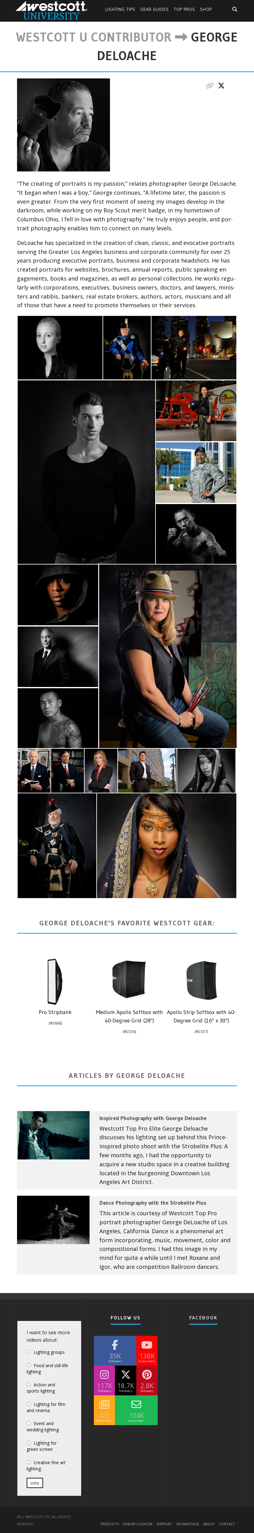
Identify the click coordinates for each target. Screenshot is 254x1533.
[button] (60, 347)
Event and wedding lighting (43, 1426)
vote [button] (34, 1483)
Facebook (203, 1317)
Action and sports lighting (41, 1388)
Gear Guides (154, 9)
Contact (227, 1523)
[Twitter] (221, 85)
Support (164, 1523)
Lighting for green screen (42, 1446)
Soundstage (187, 1523)
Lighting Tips (120, 9)
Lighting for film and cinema (46, 1407)
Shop (206, 9)
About (209, 1523)
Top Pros (184, 9)
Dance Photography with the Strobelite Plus (152, 1202)
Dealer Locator (137, 1523)
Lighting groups (49, 1352)
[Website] (210, 85)
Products (110, 1523)
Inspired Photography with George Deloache (153, 1118)
